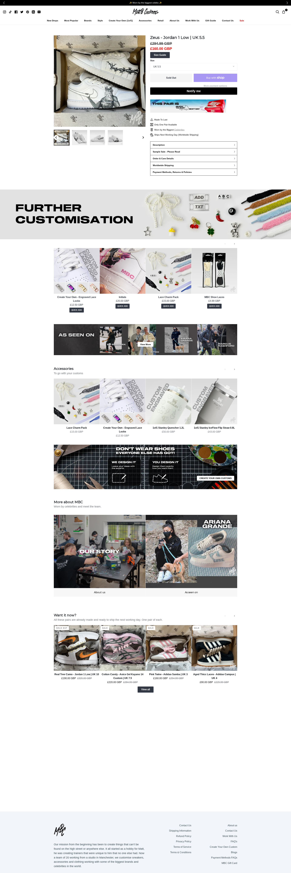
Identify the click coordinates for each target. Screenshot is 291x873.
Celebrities (179, 130)
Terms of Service (182, 847)
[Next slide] (143, 137)
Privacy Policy (183, 841)
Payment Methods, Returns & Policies (172, 172)
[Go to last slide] (56, 137)
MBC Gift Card (229, 863)
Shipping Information (180, 830)
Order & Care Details (163, 158)
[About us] (100, 556)
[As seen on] (191, 556)
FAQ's (234, 841)
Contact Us (185, 825)
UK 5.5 (157, 66)
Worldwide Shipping (163, 165)
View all (145, 689)
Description (159, 145)
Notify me (194, 91)
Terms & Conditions (180, 852)
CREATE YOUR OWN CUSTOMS (215, 478)
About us (232, 825)
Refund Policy (183, 836)
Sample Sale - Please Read (166, 151)
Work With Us (229, 836)
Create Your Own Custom (223, 847)
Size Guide (160, 55)
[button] (61, 137)
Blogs (234, 852)
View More (145, 344)
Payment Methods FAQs (224, 857)
